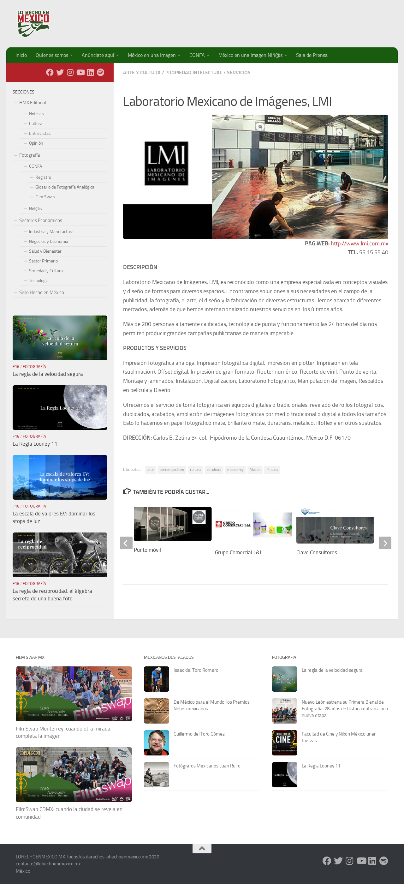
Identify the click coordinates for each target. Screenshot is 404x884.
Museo (255, 469)
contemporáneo (172, 469)
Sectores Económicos (40, 220)
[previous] (126, 543)
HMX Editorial (32, 102)
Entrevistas (40, 133)
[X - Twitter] (60, 72)
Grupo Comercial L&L (238, 552)
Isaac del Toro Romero (196, 670)
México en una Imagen (152, 55)
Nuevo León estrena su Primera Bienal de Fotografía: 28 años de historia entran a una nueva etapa (345, 708)
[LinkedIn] (90, 72)
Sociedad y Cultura (46, 271)
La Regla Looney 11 (35, 444)
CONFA (197, 55)
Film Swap (45, 197)
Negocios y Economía (48, 241)
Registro (43, 177)
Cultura (35, 123)
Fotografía (29, 155)
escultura (214, 469)
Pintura (272, 469)
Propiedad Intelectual (193, 72)
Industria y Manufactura (51, 231)
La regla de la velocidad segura (48, 374)
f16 (16, 366)
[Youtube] (80, 72)
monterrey (235, 469)
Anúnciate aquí (98, 55)
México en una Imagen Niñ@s (250, 55)
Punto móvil (147, 550)
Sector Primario (43, 261)
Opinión (36, 143)
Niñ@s (35, 208)
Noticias (36, 114)
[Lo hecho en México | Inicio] (39, 23)
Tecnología (39, 280)
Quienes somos (52, 55)
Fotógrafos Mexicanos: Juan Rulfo (207, 766)
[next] (385, 543)
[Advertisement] (273, 20)
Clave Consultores (316, 552)
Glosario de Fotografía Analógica (64, 187)
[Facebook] (50, 72)
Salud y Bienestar (45, 251)
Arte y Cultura (142, 72)
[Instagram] (70, 72)
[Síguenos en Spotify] (100, 72)
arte (150, 469)
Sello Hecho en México (41, 292)
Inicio (21, 55)
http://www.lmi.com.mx (359, 243)
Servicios (239, 72)
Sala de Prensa (312, 55)
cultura (195, 469)
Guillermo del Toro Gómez (199, 734)
